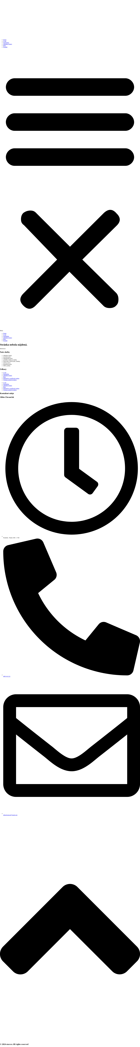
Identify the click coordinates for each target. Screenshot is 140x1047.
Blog (4, 45)
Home (4, 39)
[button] (70, 190)
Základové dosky (7, 44)
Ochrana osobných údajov (10, 380)
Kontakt (5, 47)
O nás (4, 41)
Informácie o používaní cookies (11, 378)
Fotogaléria (6, 42)
